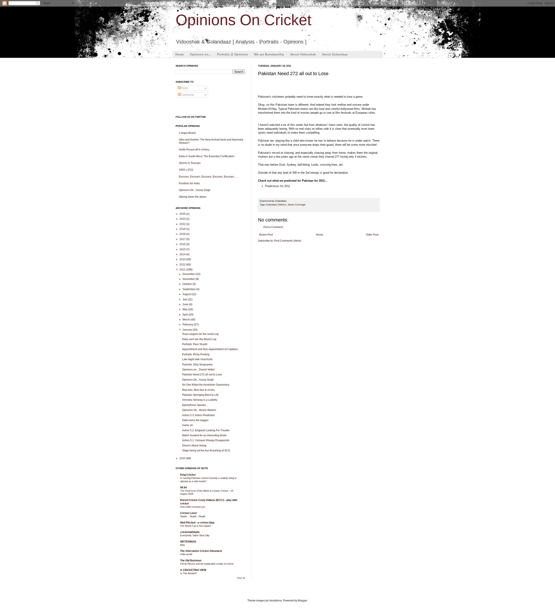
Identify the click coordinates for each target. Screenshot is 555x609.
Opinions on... (200, 54)
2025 (183, 213)
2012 (183, 264)
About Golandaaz (335, 54)
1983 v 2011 (186, 169)
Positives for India (189, 183)
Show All (241, 578)
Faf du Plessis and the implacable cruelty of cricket (206, 563)
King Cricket (188, 474)
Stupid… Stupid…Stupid (192, 516)
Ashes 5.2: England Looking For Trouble (206, 430)
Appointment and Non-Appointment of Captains (210, 349)
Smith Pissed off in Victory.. (194, 149)
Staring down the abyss (192, 196)
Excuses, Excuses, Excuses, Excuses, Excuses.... (208, 176)
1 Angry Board (187, 132)
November (189, 279)
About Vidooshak (303, 54)
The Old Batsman (190, 560)
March (187, 319)
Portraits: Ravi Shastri (194, 344)
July (185, 299)
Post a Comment (273, 227)
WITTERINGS (188, 541)
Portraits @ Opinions (232, 54)
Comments (187, 94)
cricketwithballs (190, 532)
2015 (183, 249)
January (188, 329)
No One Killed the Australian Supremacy (205, 384)
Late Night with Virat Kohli (197, 359)
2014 (183, 254)
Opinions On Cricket (243, 19)
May (185, 309)
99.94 (183, 487)
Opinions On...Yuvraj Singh (195, 190)
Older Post (372, 234)
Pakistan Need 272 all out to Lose (202, 374)
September (189, 289)
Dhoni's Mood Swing (194, 445)
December (189, 274)
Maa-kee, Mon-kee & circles (198, 389)
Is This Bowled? (188, 573)
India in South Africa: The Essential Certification (206, 156)
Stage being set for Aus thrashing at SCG (206, 450)
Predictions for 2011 (277, 186)
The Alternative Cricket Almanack (201, 550)
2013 (183, 259)
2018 (183, 234)
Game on (187, 425)
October (188, 284)
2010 (183, 458)
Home (179, 54)
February (188, 324)
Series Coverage (296, 204)
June (186, 304)
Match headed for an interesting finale (204, 435)
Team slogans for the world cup (200, 334)
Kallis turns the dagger (195, 420)
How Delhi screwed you (192, 507)
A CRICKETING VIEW (193, 570)
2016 (183, 244)
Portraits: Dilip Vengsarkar (197, 364)
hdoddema (275, 600)
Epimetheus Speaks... (195, 405)
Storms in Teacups (190, 163)
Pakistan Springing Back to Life (200, 394)
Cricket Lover (188, 513)
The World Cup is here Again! (195, 526)
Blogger (302, 600)
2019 (183, 229)
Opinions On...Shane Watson (199, 410)
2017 (183, 239)
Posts (184, 88)
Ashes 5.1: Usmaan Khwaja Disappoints (205, 440)
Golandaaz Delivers (276, 204)
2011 (183, 269)
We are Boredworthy (269, 54)
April (186, 314)
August (187, 294)
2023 (183, 218)
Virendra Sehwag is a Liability (199, 399)
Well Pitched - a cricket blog (197, 522)
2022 (183, 224)
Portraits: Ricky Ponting (195, 354)
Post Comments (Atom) (287, 240)
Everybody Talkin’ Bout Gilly (194, 535)
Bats (182, 545)
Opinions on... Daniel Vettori (198, 369)
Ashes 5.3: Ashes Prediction (198, 415)
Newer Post (266, 234)
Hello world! (186, 554)
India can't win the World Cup (199, 339)
